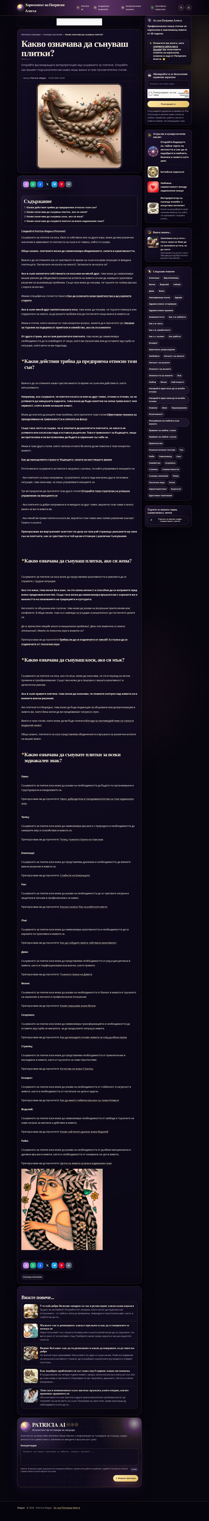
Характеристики (157, 488)
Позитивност (156, 414)
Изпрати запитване (126, 1478)
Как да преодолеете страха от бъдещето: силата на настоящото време (66, 459)
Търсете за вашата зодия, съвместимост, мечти (166, 520)
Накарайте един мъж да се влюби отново (167, 390)
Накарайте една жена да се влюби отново (167, 400)
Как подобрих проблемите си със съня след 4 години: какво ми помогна (85, 1370)
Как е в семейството (159, 330)
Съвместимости (170, 469)
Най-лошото (177, 382)
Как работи (175, 336)
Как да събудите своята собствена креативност (88, 942)
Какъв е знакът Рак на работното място (83, 906)
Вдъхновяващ (171, 277)
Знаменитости (156, 316)
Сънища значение (52, 34)
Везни (152, 284)
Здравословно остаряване (162, 303)
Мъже (164, 382)
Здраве (178, 297)
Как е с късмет (156, 336)
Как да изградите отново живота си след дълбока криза (93, 1037)
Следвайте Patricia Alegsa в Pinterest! (43, 231)
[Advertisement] (79, 21)
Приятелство (156, 443)
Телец (175, 475)
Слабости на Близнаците (75, 875)
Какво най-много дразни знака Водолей (84, 1131)
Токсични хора (156, 482)
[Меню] (189, 8)
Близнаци (154, 277)
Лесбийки (154, 356)
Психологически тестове (162, 449)
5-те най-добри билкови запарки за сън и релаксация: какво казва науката (87, 1306)
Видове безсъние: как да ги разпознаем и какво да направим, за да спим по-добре (87, 1349)
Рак (181, 449)
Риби (151, 456)
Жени (161, 290)
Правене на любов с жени (162, 430)
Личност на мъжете (159, 362)
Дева (151, 290)
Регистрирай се (168, 104)
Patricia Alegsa (38, 77)
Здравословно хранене (161, 310)
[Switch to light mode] (181, 8)
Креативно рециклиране (162, 349)
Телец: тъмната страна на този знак (81, 839)
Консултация (28, 1445)
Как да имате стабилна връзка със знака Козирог (89, 1100)
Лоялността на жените (161, 375)
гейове (177, 284)
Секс (178, 456)
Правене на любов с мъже (162, 436)
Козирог (153, 343)
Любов (152, 382)
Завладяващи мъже (159, 297)
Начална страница (31, 34)
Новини (153, 407)
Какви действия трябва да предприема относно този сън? (62, 207)
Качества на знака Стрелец (76, 1068)
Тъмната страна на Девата (76, 974)
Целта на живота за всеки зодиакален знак (86, 1163)
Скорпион (170, 462)
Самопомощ (165, 456)
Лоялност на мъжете (160, 369)
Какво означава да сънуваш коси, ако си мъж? (55, 216)
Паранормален (179, 407)
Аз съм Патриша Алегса (167, 20)
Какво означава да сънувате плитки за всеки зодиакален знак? (65, 221)
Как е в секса (156, 323)
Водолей (164, 284)
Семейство (154, 462)
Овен (164, 407)
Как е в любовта (177, 316)
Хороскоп (176, 488)
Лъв (179, 375)
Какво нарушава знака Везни (77, 1005)
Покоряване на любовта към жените (164, 422)
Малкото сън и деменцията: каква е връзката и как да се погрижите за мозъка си (84, 1327)
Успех (172, 482)
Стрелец (153, 469)
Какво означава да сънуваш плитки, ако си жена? (57, 212)
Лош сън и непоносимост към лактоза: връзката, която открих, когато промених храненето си (84, 1391)
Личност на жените (174, 356)
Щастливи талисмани (160, 495)
